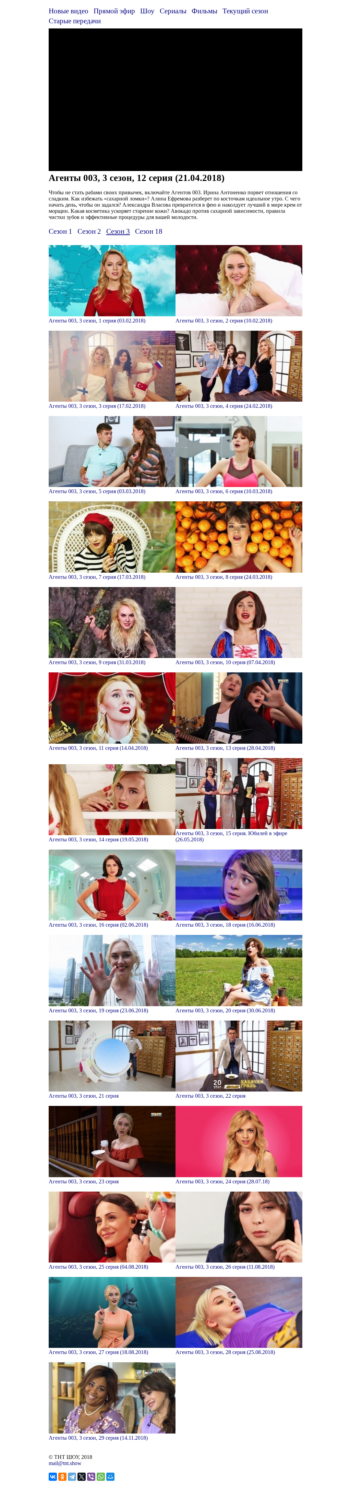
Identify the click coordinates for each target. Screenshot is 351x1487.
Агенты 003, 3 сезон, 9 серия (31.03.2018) (97, 662)
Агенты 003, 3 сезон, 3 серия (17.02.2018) (97, 406)
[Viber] (91, 1477)
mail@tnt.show (65, 1463)
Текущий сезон (245, 11)
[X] (81, 1477)
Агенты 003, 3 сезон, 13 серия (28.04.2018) (225, 748)
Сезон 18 (148, 231)
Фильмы (204, 11)
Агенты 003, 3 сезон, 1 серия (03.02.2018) (97, 321)
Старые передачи (75, 21)
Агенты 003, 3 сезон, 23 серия (84, 1181)
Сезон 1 (60, 231)
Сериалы (173, 11)
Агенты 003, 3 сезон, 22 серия (210, 1096)
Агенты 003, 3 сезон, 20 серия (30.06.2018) (225, 1010)
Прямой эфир (114, 11)
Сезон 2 (89, 231)
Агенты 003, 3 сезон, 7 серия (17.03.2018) (97, 577)
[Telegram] (72, 1477)
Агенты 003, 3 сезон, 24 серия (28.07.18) (222, 1181)
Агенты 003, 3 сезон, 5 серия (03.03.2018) (97, 491)
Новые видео (68, 11)
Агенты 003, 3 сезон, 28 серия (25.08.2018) (225, 1352)
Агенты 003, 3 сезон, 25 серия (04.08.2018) (98, 1267)
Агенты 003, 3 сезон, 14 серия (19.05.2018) (98, 839)
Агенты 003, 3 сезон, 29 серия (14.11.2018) (98, 1438)
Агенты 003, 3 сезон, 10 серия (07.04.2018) (225, 662)
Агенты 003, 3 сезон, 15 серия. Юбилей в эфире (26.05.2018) (231, 836)
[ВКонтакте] (53, 1477)
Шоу (147, 11)
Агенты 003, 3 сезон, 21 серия (84, 1096)
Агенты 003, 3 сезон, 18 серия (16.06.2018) (225, 925)
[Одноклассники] (62, 1477)
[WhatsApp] (101, 1477)
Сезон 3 (118, 231)
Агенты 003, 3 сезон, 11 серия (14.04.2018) (98, 748)
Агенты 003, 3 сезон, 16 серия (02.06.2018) (98, 925)
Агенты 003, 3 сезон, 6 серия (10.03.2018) (224, 491)
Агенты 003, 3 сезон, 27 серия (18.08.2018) (98, 1352)
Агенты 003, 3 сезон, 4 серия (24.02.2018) (224, 406)
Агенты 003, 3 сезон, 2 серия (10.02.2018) (224, 321)
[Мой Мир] (110, 1477)
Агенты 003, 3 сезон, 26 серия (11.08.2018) (225, 1267)
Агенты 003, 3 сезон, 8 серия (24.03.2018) (224, 577)
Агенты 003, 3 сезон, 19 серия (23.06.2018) (98, 1010)
